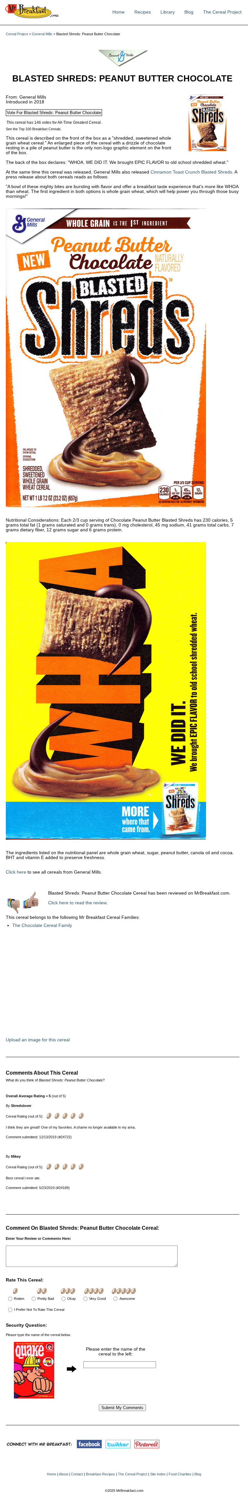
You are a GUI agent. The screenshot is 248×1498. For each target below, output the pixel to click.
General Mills (42, 34)
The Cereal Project (222, 12)
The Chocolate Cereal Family (42, 925)
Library (167, 12)
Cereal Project (17, 34)
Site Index (158, 1474)
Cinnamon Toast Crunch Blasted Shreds (191, 172)
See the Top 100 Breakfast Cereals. (34, 129)
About (63, 1474)
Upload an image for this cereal (38, 1039)
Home (118, 12)
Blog (188, 12)
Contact (77, 1474)
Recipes (142, 12)
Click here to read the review (77, 902)
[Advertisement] (103, 986)
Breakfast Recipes (100, 1474)
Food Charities (180, 1474)
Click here (16, 872)
